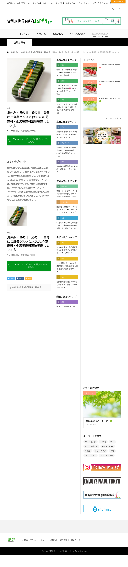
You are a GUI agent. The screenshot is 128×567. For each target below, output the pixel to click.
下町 (112, 451)
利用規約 (24, 540)
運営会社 (63, 540)
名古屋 (33, 52)
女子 (112, 442)
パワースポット (91, 446)
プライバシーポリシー (39, 540)
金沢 (48, 52)
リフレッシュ (90, 455)
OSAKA (58, 33)
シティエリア (100, 451)
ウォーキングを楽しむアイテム (62, 3)
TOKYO (25, 33)
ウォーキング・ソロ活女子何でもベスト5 (95, 3)
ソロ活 (103, 442)
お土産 (28, 52)
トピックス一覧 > (113, 118)
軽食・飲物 (43, 52)
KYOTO (41, 33)
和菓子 (87, 451)
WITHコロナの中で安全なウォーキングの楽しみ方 (27, 3)
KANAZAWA (77, 33)
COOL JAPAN (107, 446)
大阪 (37, 52)
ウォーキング (90, 442)
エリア (23, 52)
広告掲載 (53, 540)
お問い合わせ (75, 540)
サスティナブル (106, 455)
